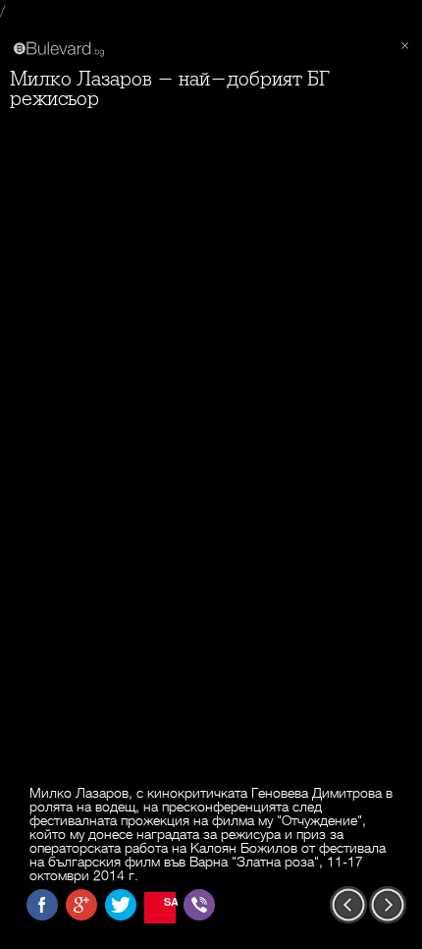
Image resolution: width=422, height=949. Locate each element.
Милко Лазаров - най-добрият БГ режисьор (170, 89)
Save (170, 901)
